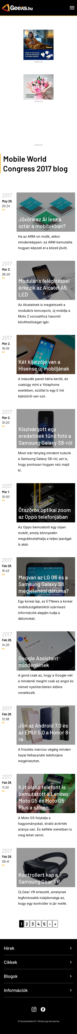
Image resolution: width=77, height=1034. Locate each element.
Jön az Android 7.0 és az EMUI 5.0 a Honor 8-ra (44, 732)
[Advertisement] (38, 128)
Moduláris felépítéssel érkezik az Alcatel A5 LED (44, 287)
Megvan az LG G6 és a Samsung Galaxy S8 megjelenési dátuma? (43, 584)
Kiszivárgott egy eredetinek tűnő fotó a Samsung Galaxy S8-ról (45, 436)
